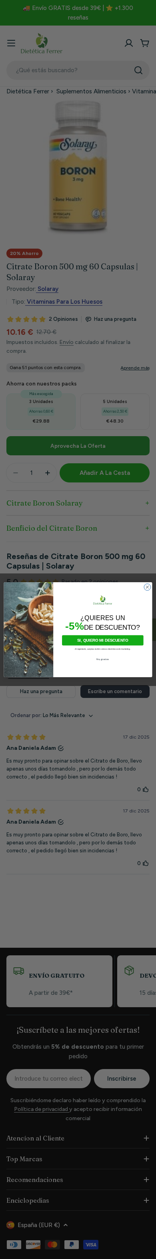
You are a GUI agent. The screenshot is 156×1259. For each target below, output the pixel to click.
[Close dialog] (147, 586)
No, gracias (102, 659)
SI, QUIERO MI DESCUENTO (102, 640)
